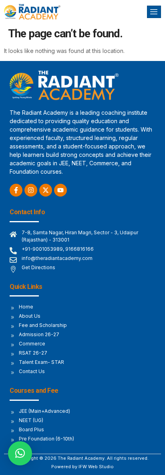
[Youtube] (60, 190)
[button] (20, 453)
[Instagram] (30, 190)
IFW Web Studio (96, 466)
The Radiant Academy (81, 458)
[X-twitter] (45, 190)
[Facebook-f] (16, 190)
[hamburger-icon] (154, 12)
